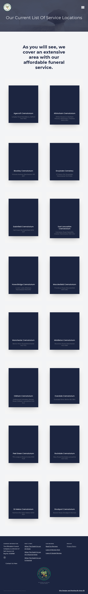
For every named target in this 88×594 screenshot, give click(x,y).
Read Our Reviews (52, 546)
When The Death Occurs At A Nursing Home (33, 553)
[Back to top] (83, 589)
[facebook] (4, 557)
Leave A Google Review (54, 553)
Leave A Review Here (53, 550)
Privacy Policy (71, 546)
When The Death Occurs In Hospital (33, 559)
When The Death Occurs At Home (33, 547)
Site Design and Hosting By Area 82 (72, 591)
